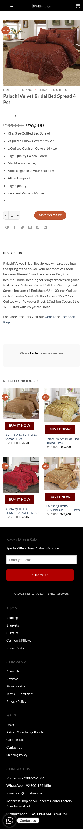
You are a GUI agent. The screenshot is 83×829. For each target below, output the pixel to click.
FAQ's (10, 724)
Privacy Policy (16, 701)
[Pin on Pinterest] (37, 227)
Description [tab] (12, 253)
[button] (12, 5)
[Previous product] (15, 116)
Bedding (25, 89)
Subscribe (40, 575)
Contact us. (28, 820)
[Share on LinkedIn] (45, 227)
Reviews (12, 679)
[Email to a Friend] (30, 227)
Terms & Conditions (20, 694)
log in (34, 353)
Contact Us (14, 747)
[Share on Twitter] (22, 227)
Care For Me (15, 740)
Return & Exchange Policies (25, 732)
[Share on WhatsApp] (7, 227)
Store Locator (16, 686)
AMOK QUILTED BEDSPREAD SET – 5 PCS (63, 508)
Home (7, 89)
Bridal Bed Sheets (52, 89)
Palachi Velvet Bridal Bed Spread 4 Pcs (22, 437)
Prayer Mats (15, 648)
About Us (12, 671)
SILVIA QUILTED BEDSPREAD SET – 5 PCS (22, 511)
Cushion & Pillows (18, 640)
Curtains (12, 633)
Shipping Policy (16, 755)
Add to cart (50, 215)
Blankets (12, 625)
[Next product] (7, 116)
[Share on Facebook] (14, 227)
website (50, 317)
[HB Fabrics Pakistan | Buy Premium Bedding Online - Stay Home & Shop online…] (41, 5)
